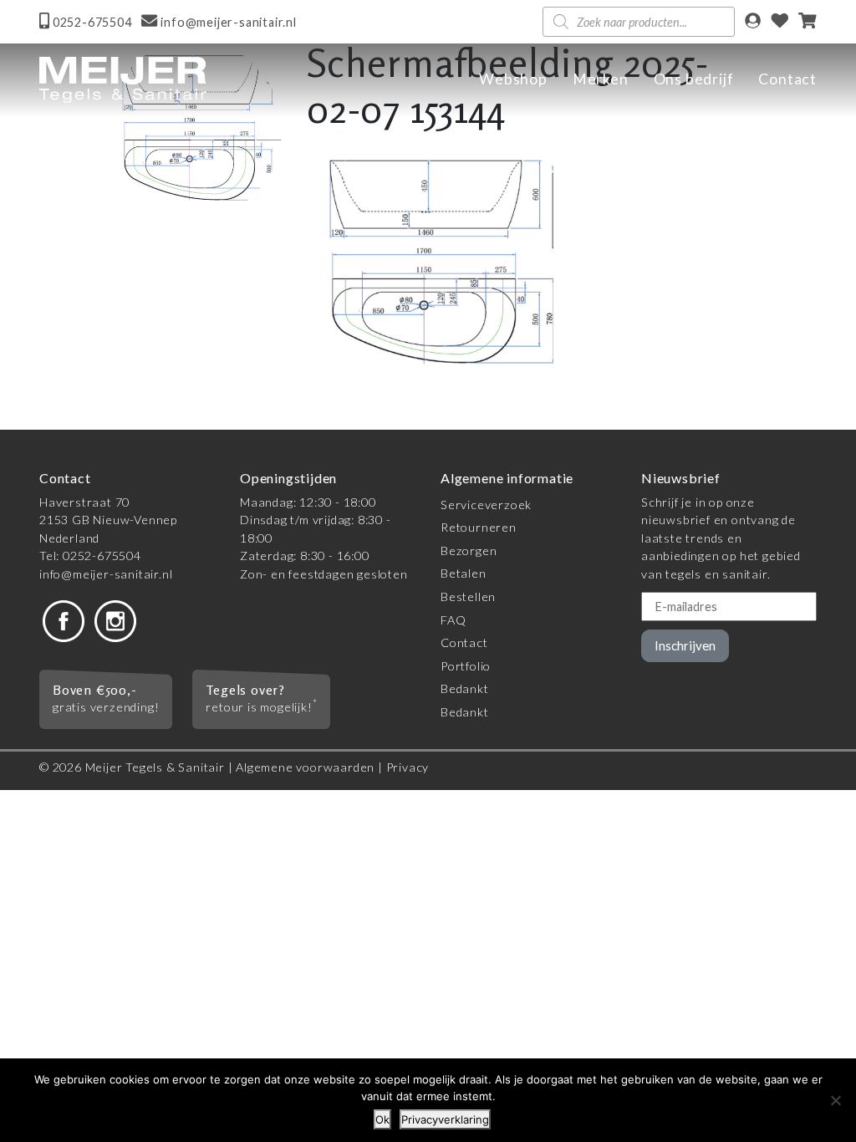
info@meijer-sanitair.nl (105, 574)
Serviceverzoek (486, 504)
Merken (601, 79)
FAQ (453, 620)
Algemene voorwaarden (305, 767)
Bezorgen (469, 550)
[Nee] (835, 1100)
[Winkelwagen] (807, 22)
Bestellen (468, 596)
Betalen (464, 573)
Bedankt (465, 688)
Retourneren (479, 527)
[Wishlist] (780, 22)
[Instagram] (115, 619)
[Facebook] (63, 619)
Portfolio (466, 666)
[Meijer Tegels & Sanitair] (122, 80)
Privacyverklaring (445, 1119)
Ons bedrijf (694, 79)
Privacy (408, 767)
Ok (382, 1119)
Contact (787, 79)
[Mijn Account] (753, 22)
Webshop (513, 79)
